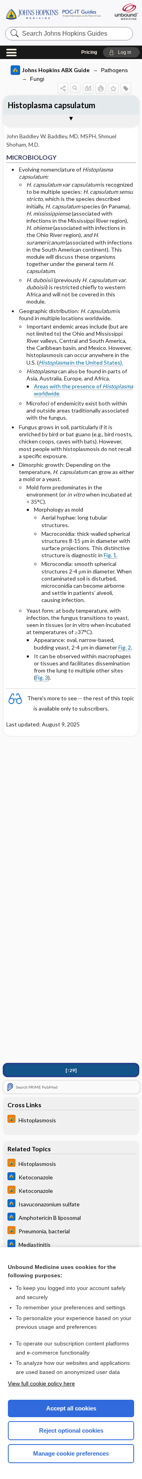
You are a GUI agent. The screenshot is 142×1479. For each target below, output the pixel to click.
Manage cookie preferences (71, 1453)
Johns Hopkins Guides (53, 14)
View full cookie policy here (41, 1383)
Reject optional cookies (71, 1430)
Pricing (89, 52)
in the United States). (81, 362)
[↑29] (71, 1070)
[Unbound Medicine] (126, 12)
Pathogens (114, 70)
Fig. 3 (42, 677)
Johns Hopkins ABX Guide (56, 70)
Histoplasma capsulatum (51, 105)
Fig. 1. (111, 555)
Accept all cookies (71, 1408)
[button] (121, 52)
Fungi (37, 79)
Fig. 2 (124, 647)
